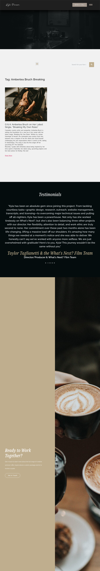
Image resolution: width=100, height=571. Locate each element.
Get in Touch (12, 475)
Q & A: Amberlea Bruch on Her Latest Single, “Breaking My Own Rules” (24, 125)
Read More (8, 155)
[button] (37, 63)
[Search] (91, 64)
